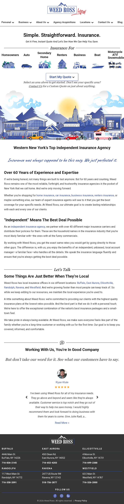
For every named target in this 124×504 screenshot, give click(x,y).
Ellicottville (106, 282)
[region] (62, 115)
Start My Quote (60, 77)
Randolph (9, 287)
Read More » (62, 422)
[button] (62, 10)
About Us (41, 22)
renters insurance (104, 195)
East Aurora (92, 282)
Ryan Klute (62, 382)
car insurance (62, 195)
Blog (120, 22)
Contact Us (104, 22)
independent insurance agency (28, 226)
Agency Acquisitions (64, 22)
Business (24, 22)
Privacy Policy (81, 501)
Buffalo (81, 282)
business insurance (82, 195)
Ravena (20, 287)
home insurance (45, 195)
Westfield (35, 287)
